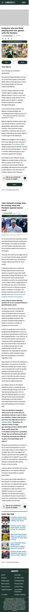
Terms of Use (5, 586)
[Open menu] (3, 2)
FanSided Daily (19, 581)
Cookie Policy (19, 586)
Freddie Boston (8, 35)
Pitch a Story (5, 583)
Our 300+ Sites (19, 578)
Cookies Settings (20, 594)
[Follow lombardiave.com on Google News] (25, 178)
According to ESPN (18, 144)
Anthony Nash (7, 213)
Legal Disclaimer (6, 589)
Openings (18, 575)
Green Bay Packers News (12, 189)
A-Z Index (4, 594)
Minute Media (11, 598)
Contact (3, 578)
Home (3, 189)
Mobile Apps (5, 581)
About (3, 575)
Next (22, 62)
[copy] (11, 39)
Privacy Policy (19, 583)
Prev (6, 62)
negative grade (17, 95)
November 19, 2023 (7, 118)
